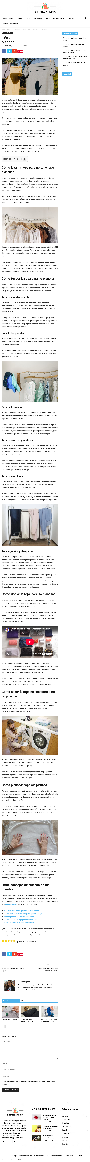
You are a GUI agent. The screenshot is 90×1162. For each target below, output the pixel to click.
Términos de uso (56, 1156)
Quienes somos (69, 1156)
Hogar (27, 18)
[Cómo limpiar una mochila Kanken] (36, 1138)
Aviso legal (13, 1156)
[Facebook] (3, 1141)
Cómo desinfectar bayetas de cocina (74, 64)
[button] (85, 18)
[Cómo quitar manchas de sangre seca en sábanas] (36, 1117)
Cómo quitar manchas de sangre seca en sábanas (50, 1117)
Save (21, 51)
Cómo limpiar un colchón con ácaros (73, 45)
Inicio (5, 18)
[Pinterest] (9, 1141)
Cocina (19, 18)
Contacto (14, 24)
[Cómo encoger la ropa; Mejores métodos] (49, 1011)
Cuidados (16, 30)
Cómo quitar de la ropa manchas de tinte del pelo (75, 57)
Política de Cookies (25, 1156)
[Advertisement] (76, 90)
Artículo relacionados (11, 1001)
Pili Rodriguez (9, 46)
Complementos (58, 18)
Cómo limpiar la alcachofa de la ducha (74, 39)
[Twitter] (14, 1141)
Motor (5, 24)
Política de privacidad (41, 1156)
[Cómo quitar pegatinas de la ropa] (10, 1012)
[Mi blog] (45, 8)
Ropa (48, 18)
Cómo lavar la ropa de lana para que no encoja (23, 914)
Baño (11, 18)
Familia (71, 18)
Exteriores (38, 18)
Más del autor (26, 1001)
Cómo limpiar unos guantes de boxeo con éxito (74, 51)
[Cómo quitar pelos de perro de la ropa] (30, 1011)
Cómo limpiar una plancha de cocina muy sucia (47, 969)
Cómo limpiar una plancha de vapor (13, 969)
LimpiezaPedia (11, 904)
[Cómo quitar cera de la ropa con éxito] (36, 1128)
